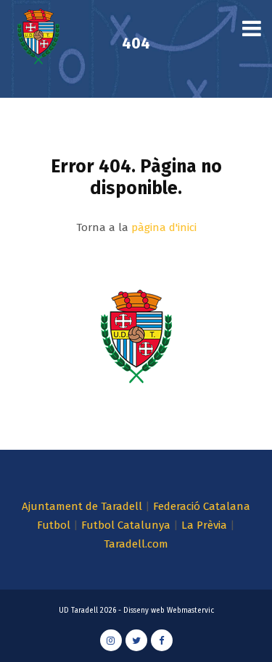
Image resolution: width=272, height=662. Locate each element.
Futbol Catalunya (125, 525)
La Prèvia (204, 525)
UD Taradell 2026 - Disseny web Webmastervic (136, 610)
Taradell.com (136, 543)
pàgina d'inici (164, 227)
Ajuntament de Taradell (82, 506)
